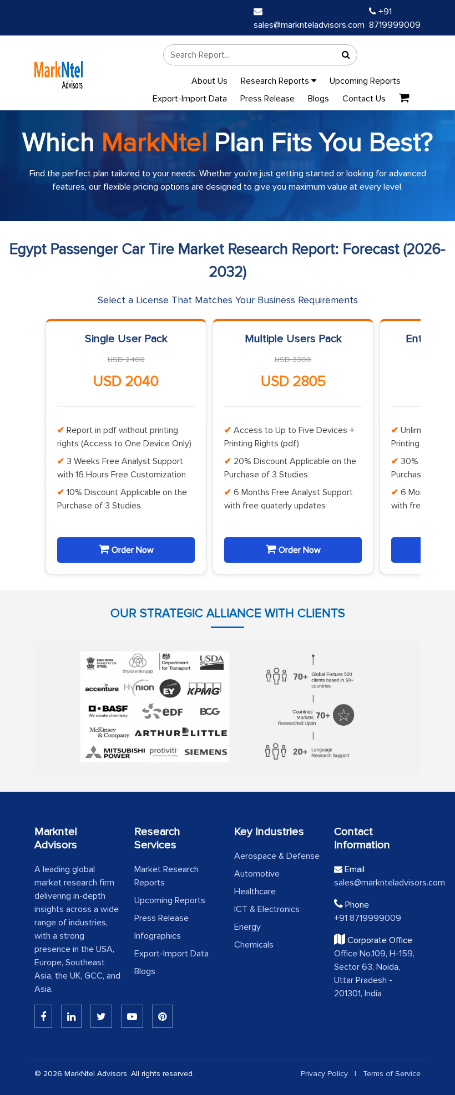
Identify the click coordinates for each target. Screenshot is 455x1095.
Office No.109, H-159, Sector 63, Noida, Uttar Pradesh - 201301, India (374, 973)
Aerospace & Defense (277, 856)
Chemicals (254, 944)
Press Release (267, 98)
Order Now (131, 550)
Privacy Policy (324, 1073)
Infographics (157, 935)
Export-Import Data (190, 98)
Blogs (318, 98)
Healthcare (255, 891)
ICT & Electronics (267, 909)
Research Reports (276, 80)
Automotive (257, 873)
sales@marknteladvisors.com (377, 882)
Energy (247, 927)
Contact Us (364, 98)
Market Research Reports (166, 876)
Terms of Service (392, 1073)
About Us (209, 80)
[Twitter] (101, 1016)
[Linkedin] (43, 1016)
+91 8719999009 (367, 918)
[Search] (346, 55)
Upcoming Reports (365, 80)
